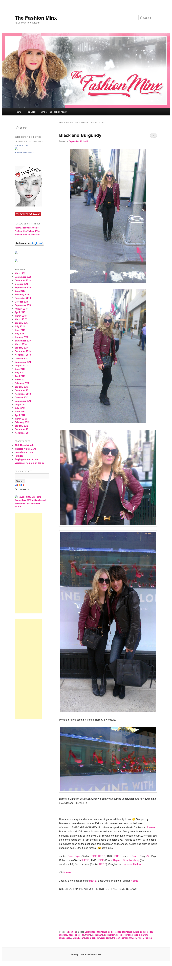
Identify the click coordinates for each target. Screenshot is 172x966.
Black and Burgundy (80, 135)
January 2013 (21, 386)
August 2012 (21, 404)
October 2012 (21, 397)
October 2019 (21, 283)
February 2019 (22, 294)
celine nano (97, 934)
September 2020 (23, 276)
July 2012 (20, 407)
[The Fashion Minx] (16, 148)
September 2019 (23, 287)
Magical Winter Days (25, 448)
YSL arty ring (135, 937)
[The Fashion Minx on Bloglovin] (28, 205)
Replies (147, 937)
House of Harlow (132, 864)
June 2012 (20, 411)
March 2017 (21, 319)
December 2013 (23, 351)
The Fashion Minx (36, 17)
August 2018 (21, 308)
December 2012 (23, 390)
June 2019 (20, 290)
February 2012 (22, 422)
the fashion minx (120, 937)
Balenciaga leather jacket (108, 931)
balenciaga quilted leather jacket (137, 931)
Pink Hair (19, 455)
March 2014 (21, 344)
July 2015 (20, 326)
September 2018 (23, 305)
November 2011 (23, 432)
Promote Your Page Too (24, 152)
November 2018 (23, 298)
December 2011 (23, 429)
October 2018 (21, 301)
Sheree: (67, 872)
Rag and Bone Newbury (126, 860)
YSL (147, 856)
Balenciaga (74, 856)
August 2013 (21, 365)
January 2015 (21, 337)
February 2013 (22, 383)
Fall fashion (109, 934)
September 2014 (23, 340)
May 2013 (19, 372)
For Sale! (31, 111)
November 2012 (23, 393)
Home (18, 111)
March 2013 (21, 379)
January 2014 (21, 347)
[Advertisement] (28, 563)
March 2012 (21, 418)
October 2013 (21, 358)
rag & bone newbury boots (98, 937)
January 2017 (21, 322)
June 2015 (20, 330)
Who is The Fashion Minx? (54, 111)
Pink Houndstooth (24, 445)
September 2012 (23, 400)
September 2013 (23, 361)
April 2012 (20, 415)
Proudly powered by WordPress (86, 954)
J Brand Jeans (78, 937)
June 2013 (20, 369)
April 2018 (20, 312)
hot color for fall (123, 934)
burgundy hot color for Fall (71, 934)
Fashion (72, 931)
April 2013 (20, 376)
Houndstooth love (24, 452)
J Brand (134, 856)
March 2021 (21, 273)
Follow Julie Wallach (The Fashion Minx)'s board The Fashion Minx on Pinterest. (27, 231)
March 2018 (21, 315)
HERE (93, 856)
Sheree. (151, 827)
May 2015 (19, 333)
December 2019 (23, 280)
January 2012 (21, 425)
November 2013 (23, 354)
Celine (88, 934)
